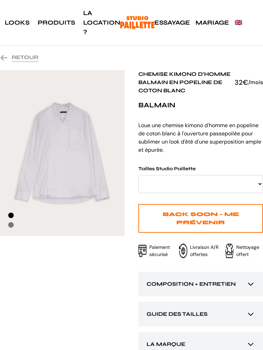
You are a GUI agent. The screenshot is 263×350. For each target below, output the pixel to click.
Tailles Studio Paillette (167, 169)
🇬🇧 (238, 22)
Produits (56, 22)
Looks (17, 22)
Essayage (172, 22)
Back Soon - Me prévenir (201, 218)
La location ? (101, 22)
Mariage (212, 22)
